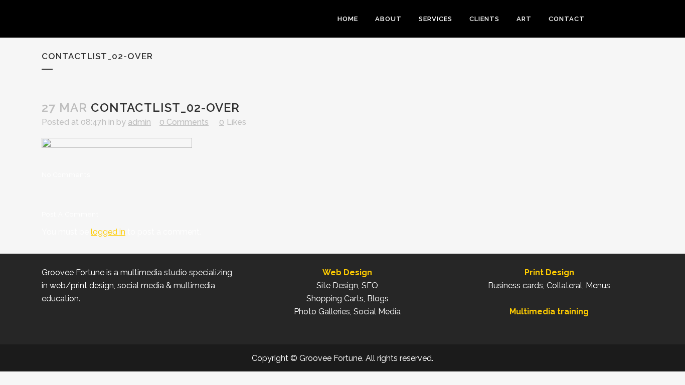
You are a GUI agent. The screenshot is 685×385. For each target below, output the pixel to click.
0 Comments (184, 122)
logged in (108, 232)
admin (139, 122)
